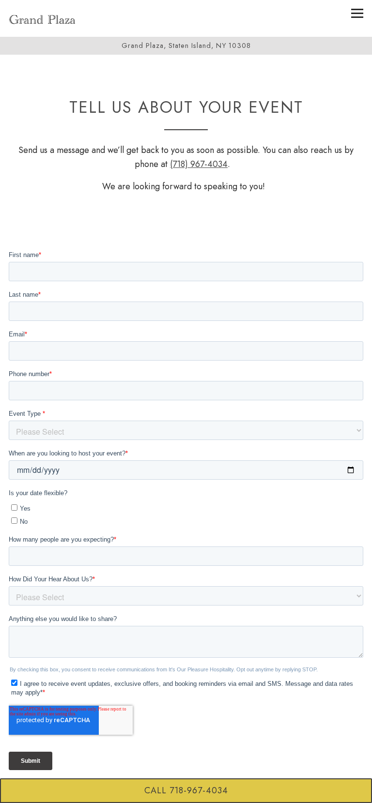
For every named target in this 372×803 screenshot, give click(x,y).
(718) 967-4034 (199, 164)
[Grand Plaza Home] (42, 18)
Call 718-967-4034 (186, 790)
